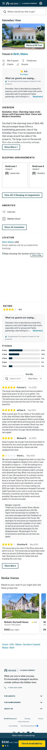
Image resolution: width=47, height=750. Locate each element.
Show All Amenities (14, 227)
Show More (10, 566)
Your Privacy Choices (28, 726)
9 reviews (24, 74)
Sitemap (27, 718)
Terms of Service (23, 721)
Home (5, 644)
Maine (24, 54)
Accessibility (13, 726)
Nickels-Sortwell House (16, 622)
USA (12, 644)
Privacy (40, 718)
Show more (10, 147)
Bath (16, 54)
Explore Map (36, 255)
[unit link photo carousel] (20, 606)
